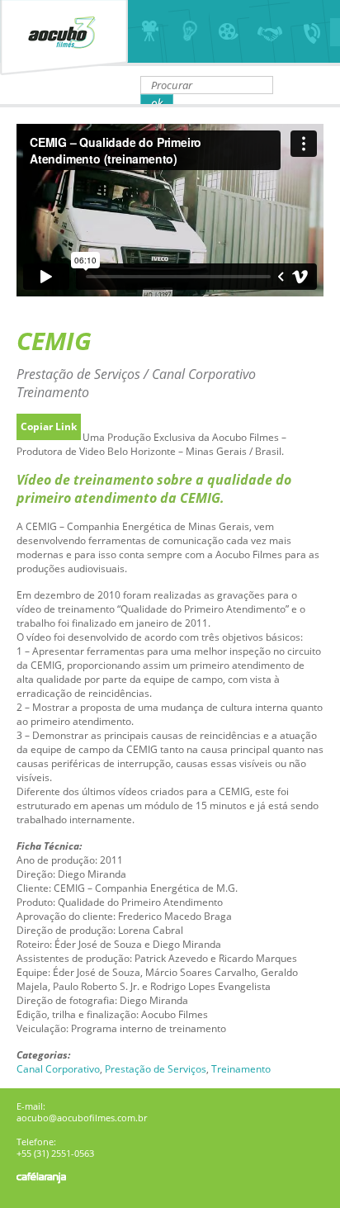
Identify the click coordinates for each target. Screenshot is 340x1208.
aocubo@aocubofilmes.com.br (82, 1118)
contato (310, 31)
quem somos (148, 31)
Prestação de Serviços (155, 1069)
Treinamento (241, 1069)
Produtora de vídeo (64, 37)
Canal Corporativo (58, 1069)
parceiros (269, 31)
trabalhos (229, 31)
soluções (188, 31)
